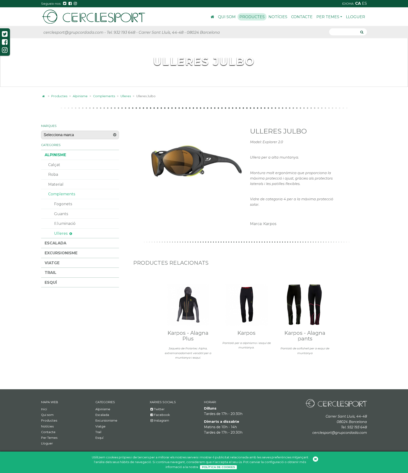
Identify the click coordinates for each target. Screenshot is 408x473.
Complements (104, 96)
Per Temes (327, 17)
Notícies (277, 17)
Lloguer (355, 17)
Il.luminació (65, 223)
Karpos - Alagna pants (305, 336)
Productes (252, 17)
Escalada (55, 243)
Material (56, 184)
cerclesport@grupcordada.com (73, 32)
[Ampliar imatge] (196, 159)
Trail (50, 272)
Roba (53, 174)
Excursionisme (61, 253)
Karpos (246, 333)
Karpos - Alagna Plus (188, 336)
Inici (212, 17)
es (364, 3)
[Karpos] (246, 305)
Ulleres (125, 96)
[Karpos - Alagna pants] (305, 305)
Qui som (227, 17)
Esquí (51, 282)
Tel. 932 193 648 (121, 32)
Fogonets (63, 204)
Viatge (52, 263)
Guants (61, 214)
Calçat (54, 165)
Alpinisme (80, 96)
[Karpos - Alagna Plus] (188, 305)
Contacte (302, 17)
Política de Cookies (218, 467)
